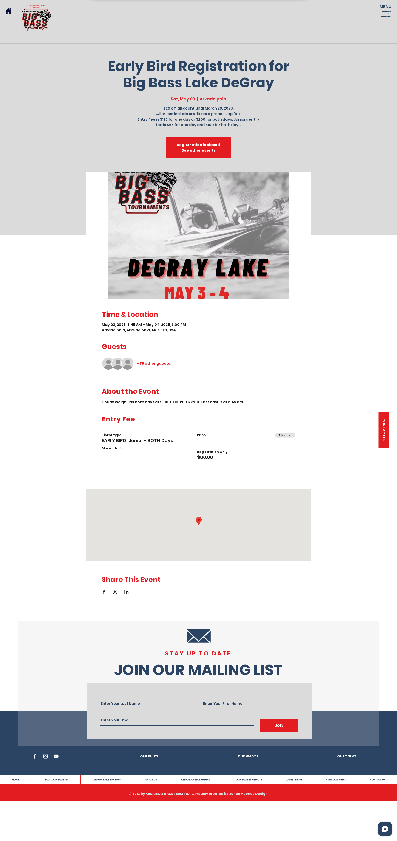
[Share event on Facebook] (104, 592)
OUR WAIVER (248, 756)
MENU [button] (385, 6)
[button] (386, 14)
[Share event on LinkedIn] (126, 592)
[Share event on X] (115, 592)
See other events (199, 150)
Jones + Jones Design (248, 793)
